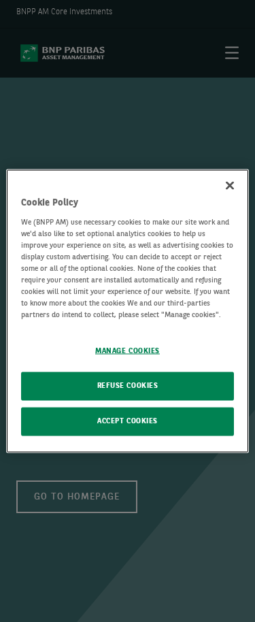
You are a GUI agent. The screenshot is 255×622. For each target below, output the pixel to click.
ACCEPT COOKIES (127, 421)
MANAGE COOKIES (127, 351)
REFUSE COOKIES (127, 386)
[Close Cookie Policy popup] (230, 186)
